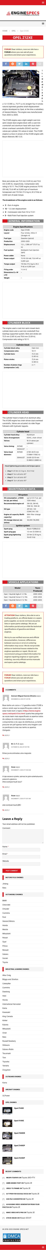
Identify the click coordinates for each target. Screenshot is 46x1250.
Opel (4, 942)
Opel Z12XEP (19, 1158)
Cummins (6, 913)
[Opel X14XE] (7, 1123)
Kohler (4, 1020)
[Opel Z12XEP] (7, 1160)
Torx (4, 1057)
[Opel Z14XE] (7, 1110)
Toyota (5, 962)
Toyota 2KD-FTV (28, 1177)
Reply (7, 735)
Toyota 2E (28, 1183)
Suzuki (5, 958)
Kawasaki (6, 1012)
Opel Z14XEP (19, 1145)
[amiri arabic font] (3, 1183)
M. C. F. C (15, 744)
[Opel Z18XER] (7, 1135)
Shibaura (6, 1045)
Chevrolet (6, 905)
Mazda (5, 929)
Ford (4, 917)
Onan (4, 1033)
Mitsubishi (6, 933)
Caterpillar (6, 983)
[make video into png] (3, 1212)
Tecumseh (6, 1053)
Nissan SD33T (25, 1218)
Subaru (5, 954)
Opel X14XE (19, 1121)
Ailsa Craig (6, 975)
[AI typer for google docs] (3, 1194)
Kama (4, 1008)
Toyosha (5, 1061)
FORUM (7, 52)
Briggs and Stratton (10, 979)
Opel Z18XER (19, 1133)
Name (5, 846)
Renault (5, 950)
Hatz (4, 996)
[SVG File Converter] (3, 1199)
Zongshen (6, 1070)
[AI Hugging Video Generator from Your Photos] (3, 1204)
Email (4, 854)
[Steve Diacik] (3, 1218)
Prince (4, 946)
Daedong (6, 992)
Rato (4, 888)
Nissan (5, 938)
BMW (4, 900)
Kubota (5, 1025)
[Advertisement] (24, 158)
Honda (5, 925)
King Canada (7, 1016)
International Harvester (11, 1004)
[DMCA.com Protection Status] (11, 1241)
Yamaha (5, 1066)
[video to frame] (3, 1188)
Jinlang (5, 884)
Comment (6, 828)
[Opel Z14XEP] (7, 1148)
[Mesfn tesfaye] (3, 1177)
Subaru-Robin (7, 1049)
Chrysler (5, 909)
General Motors (8, 921)
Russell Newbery (9, 1041)
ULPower (6, 1096)
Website (5, 861)
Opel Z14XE (19, 1108)
